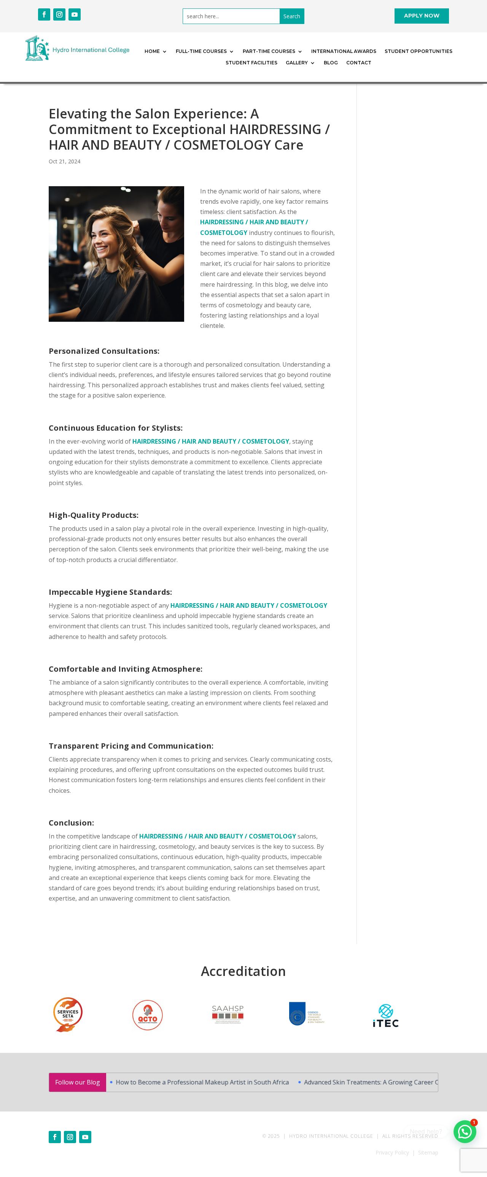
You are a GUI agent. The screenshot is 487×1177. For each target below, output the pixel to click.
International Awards (343, 51)
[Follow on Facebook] (44, 14)
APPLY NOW (421, 15)
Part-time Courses (269, 51)
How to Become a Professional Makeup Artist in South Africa (184, 1082)
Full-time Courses (201, 51)
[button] (465, 1131)
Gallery (297, 62)
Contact (358, 62)
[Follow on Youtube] (74, 14)
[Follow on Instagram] (59, 14)
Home (152, 51)
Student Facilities (251, 62)
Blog (331, 62)
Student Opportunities (418, 51)
